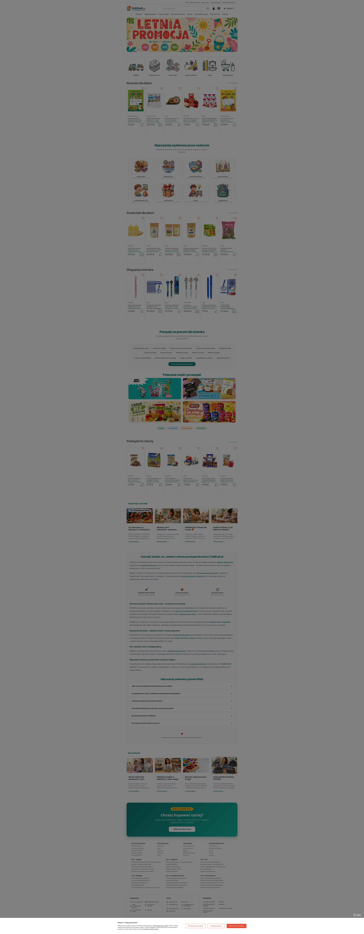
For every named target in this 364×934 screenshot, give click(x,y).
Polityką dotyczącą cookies (160, 925)
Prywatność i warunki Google (150, 929)
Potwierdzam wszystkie (236, 926)
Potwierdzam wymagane (195, 926)
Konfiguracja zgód (216, 926)
